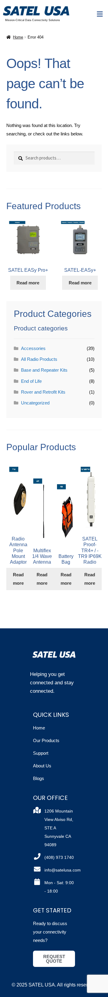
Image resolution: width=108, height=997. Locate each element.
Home (18, 37)
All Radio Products (39, 359)
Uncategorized (35, 402)
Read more (27, 282)
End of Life (31, 381)
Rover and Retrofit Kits (43, 392)
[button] (100, 14)
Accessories (33, 348)
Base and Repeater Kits (44, 370)
